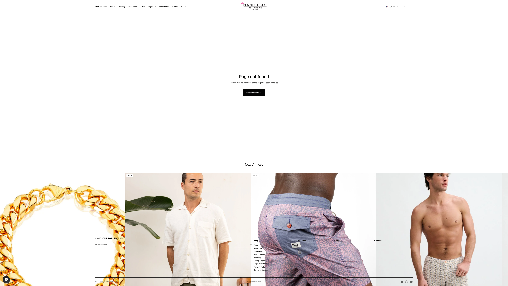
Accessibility (259, 251)
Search (257, 245)
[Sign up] (251, 244)
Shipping (257, 257)
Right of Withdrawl (261, 264)
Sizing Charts (259, 260)
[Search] (398, 7)
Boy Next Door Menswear (110, 282)
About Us (258, 248)
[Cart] (410, 7)
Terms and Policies (254, 282)
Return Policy (259, 254)
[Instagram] (406, 281)
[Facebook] (401, 281)
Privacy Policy (260, 267)
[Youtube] (411, 281)
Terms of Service (261, 270)
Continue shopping (254, 92)
